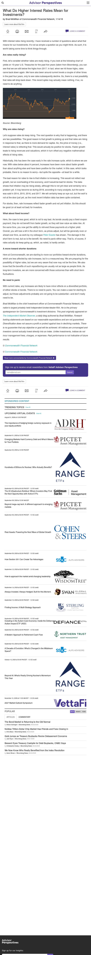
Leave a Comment (77, 31)
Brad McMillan (12, 18)
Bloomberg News (24, 724)
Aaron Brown (11, 753)
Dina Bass (10, 732)
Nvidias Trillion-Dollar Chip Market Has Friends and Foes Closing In (36, 728)
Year (84, 711)
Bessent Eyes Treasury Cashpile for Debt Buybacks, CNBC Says (35, 743)
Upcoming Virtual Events (20, 413)
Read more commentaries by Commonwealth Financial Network (28, 358)
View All (27, 407)
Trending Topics (14, 407)
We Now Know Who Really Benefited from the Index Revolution (34, 750)
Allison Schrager (12, 724)
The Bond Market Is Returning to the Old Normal (27, 721)
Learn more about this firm (14, 24)
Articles (11, 717)
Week (72, 711)
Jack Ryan (10, 739)
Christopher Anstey (13, 746)
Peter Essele (49, 234)
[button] (7, 31)
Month (78, 711)
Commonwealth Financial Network (38, 18)
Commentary (24, 717)
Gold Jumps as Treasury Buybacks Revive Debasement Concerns (36, 736)
